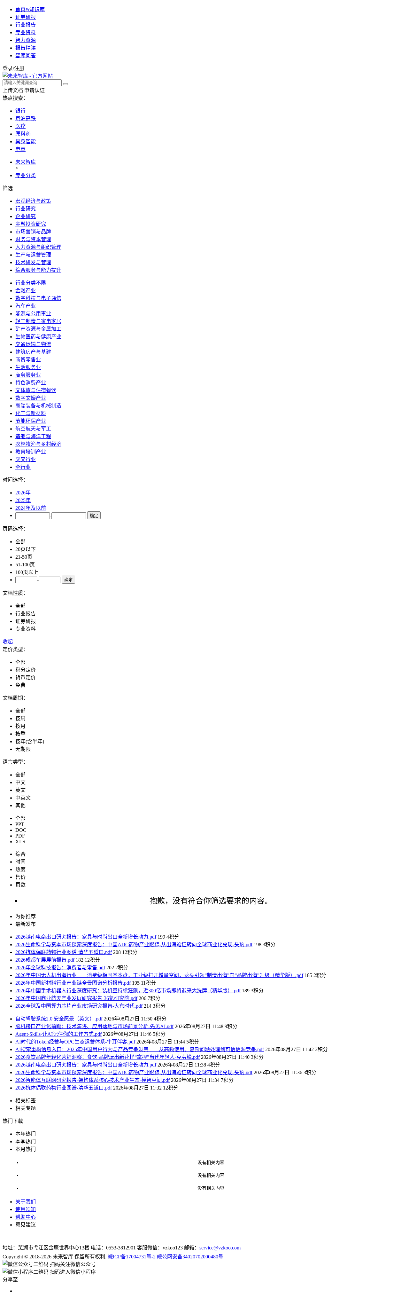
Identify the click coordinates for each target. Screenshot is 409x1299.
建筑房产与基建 (33, 352)
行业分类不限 (30, 283)
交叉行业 (25, 459)
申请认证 (34, 90)
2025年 (23, 500)
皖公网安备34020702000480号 (190, 1256)
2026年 (23, 492)
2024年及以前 (30, 508)
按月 (20, 726)
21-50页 (23, 557)
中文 (20, 782)
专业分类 (25, 175)
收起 (8, 641)
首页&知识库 (30, 9)
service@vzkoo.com (220, 1247)
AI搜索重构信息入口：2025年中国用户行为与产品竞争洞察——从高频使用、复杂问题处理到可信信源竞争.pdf (139, 1049)
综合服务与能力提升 (38, 270)
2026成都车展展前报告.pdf (44, 960)
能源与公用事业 (33, 313)
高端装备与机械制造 (38, 405)
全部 (20, 541)
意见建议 (25, 1224)
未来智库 (25, 162)
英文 (20, 790)
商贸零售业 (28, 359)
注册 (19, 68)
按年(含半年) (29, 741)
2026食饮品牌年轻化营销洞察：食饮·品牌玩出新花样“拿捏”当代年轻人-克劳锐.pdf (107, 1057)
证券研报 (25, 17)
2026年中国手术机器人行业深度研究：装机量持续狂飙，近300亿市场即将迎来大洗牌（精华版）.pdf (128, 990)
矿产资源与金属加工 (38, 329)
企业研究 (25, 216)
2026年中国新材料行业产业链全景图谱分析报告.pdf (73, 983)
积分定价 (25, 670)
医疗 (20, 126)
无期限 (23, 749)
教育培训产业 (30, 451)
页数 (20, 884)
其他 (20, 805)
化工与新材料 (30, 413)
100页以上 (26, 572)
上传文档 (13, 90)
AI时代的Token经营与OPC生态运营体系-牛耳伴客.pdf (75, 1041)
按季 (20, 733)
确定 (94, 515)
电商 (20, 149)
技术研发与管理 (33, 262)
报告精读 (25, 48)
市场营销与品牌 (33, 231)
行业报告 (25, 25)
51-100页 (25, 564)
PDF (20, 835)
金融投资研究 (30, 224)
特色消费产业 (30, 382)
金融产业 (25, 290)
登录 (8, 68)
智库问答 (25, 55)
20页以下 (25, 549)
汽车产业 (25, 306)
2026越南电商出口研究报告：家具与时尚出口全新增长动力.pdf (85, 937)
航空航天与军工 (33, 428)
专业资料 (25, 32)
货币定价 (25, 677)
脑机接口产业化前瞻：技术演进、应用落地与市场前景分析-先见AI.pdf (94, 1026)
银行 (20, 111)
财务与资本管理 (33, 239)
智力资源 (25, 40)
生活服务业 (28, 367)
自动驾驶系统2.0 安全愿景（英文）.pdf (59, 1018)
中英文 (23, 797)
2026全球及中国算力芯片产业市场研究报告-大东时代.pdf (79, 1006)
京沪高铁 (25, 118)
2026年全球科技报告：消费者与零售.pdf (60, 967)
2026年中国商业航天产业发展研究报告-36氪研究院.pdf (76, 998)
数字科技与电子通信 (38, 298)
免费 (20, 685)
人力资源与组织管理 (38, 247)
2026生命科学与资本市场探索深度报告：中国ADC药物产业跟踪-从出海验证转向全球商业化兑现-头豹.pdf (133, 944)
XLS (20, 841)
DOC (21, 830)
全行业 (23, 467)
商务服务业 (28, 375)
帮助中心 (25, 1217)
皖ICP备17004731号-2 (132, 1256)
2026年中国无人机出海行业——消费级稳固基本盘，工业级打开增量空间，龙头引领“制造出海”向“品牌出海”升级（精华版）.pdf (159, 975)
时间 (20, 861)
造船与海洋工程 (33, 436)
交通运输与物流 (33, 344)
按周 (20, 718)
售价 (20, 877)
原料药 (23, 134)
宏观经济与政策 (33, 201)
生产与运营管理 (33, 254)
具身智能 (25, 141)
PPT (19, 824)
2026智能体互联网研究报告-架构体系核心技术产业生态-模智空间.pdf (92, 1080)
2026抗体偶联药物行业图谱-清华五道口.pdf (63, 952)
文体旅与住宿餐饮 (35, 390)
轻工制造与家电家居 (38, 321)
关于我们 (25, 1201)
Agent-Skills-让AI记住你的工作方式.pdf (58, 1034)
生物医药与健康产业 (38, 336)
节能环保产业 (30, 421)
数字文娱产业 (30, 398)
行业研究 (25, 208)
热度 (20, 869)
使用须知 (25, 1209)
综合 (20, 854)
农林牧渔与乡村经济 (38, 444)
